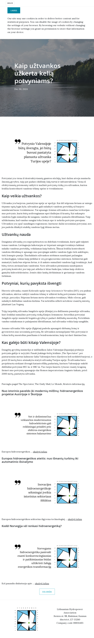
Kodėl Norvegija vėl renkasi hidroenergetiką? (32, 526)
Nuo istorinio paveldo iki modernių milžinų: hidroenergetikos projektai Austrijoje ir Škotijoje (42, 392)
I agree (13, 10)
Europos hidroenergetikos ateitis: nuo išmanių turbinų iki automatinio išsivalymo (40, 460)
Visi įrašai (47, 592)
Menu (9, 3)
